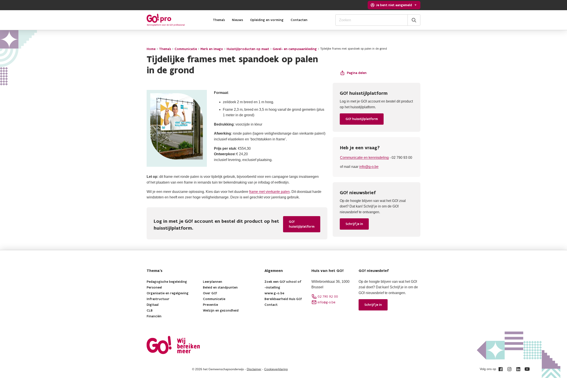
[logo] (166, 20)
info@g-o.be (369, 167)
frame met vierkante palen (269, 192)
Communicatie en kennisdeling (364, 157)
